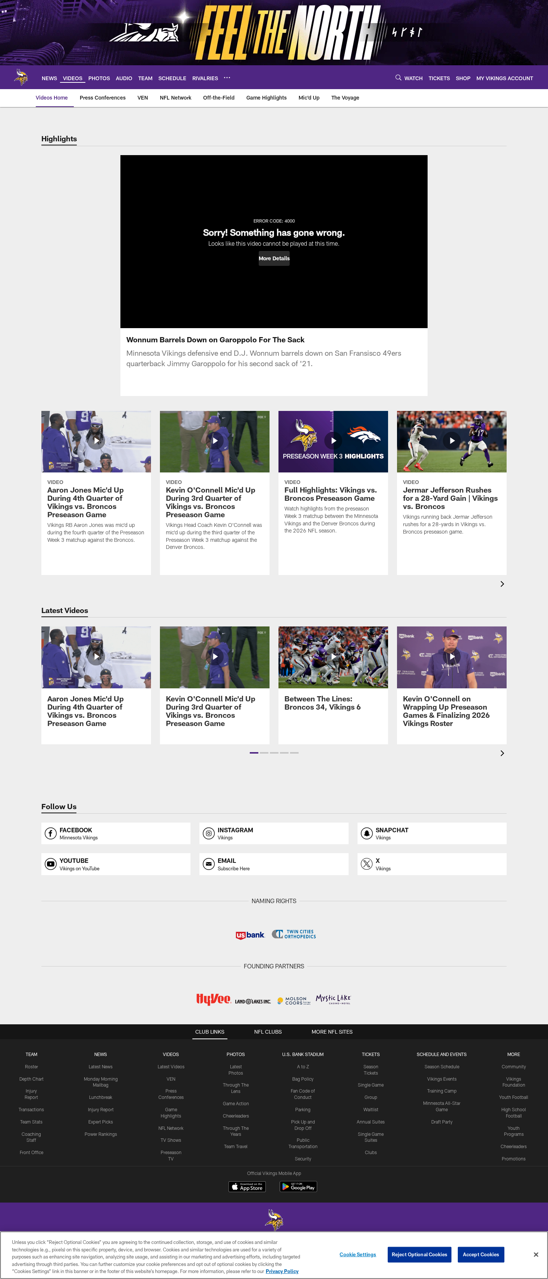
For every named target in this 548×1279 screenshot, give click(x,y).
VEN (171, 1078)
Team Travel (236, 1146)
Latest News (101, 1066)
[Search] (398, 77)
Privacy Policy (282, 1271)
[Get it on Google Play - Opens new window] (298, 1190)
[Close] (536, 1255)
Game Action (236, 1103)
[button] (274, 258)
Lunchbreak (100, 1097)
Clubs (371, 1152)
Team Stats (31, 1121)
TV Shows (171, 1140)
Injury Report (101, 1109)
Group (371, 1097)
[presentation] (504, 585)
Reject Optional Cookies (419, 1254)
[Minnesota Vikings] (274, 1221)
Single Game (371, 1084)
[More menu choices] (227, 78)
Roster (31, 1066)
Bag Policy (303, 1078)
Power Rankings (101, 1134)
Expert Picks (100, 1121)
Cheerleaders (236, 1115)
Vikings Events (442, 1078)
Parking (303, 1109)
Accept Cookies (481, 1254)
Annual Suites (371, 1121)
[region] (274, 1255)
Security (303, 1158)
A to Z (303, 1066)
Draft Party (442, 1121)
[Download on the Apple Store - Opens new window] (247, 1187)
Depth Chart (31, 1078)
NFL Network (170, 1128)
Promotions (514, 1158)
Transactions (31, 1109)
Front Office (31, 1152)
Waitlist (370, 1109)
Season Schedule (442, 1066)
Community (514, 1066)
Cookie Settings (358, 1254)
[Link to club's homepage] (21, 77)
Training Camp (442, 1090)
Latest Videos (171, 1066)
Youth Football (513, 1097)
